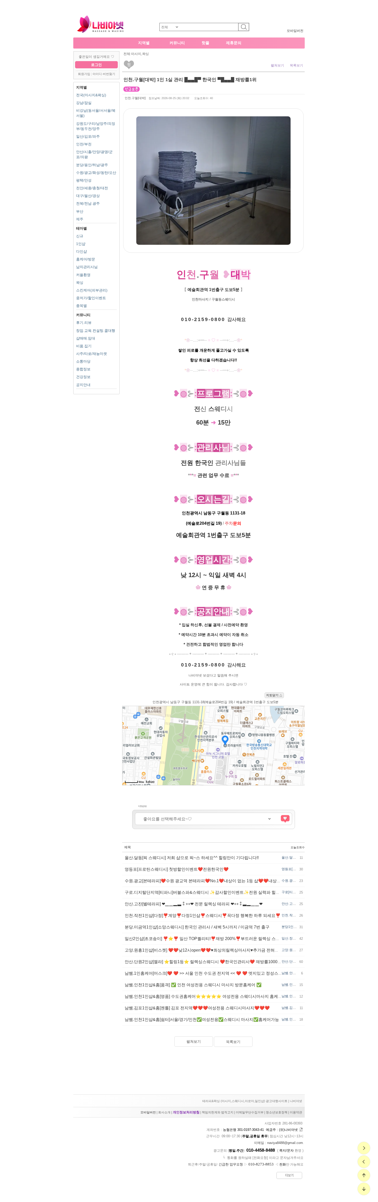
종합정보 (83, 369)
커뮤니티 (177, 43)
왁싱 (79, 282)
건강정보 (83, 377)
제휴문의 (233, 43)
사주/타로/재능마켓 (91, 354)
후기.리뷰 (84, 323)
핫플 (205, 43)
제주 (79, 219)
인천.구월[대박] (135, 98)
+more (142, 806)
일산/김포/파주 (88, 136)
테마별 (81, 228)
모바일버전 (295, 31)
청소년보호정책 (276, 1112)
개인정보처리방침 (186, 1112)
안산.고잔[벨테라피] (296, 904)
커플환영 (83, 275)
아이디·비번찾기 (104, 74)
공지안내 (83, 385)
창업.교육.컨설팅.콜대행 (95, 330)
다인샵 (81, 251)
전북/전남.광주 (88, 203)
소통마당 (83, 361)
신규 (79, 236)
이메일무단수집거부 (250, 1112)
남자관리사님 (87, 267)
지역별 (144, 43)
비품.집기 (84, 346)
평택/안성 (84, 180)
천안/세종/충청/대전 (92, 188)
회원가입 (84, 74)
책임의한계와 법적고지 (217, 1112)
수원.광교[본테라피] (296, 880)
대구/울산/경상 (88, 196)
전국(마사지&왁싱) (91, 95)
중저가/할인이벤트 (91, 298)
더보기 (289, 1175)
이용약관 (296, 1112)
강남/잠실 (84, 103)
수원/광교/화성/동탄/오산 (96, 173)
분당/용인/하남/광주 (92, 165)
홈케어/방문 (85, 259)
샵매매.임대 (85, 338)
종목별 (81, 306)
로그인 (96, 65)
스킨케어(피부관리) (91, 290)
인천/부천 (84, 144)
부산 (79, 211)
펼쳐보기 (277, 65)
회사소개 (164, 1112)
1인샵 (80, 244)
